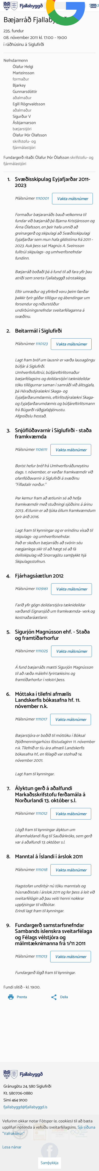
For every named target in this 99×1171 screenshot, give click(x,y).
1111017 (41, 719)
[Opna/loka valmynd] (93, 6)
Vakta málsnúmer (72, 198)
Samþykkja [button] (49, 1163)
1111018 (41, 869)
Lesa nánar (11, 1147)
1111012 (41, 813)
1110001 (42, 198)
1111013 (41, 956)
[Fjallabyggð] (23, 5)
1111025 (41, 651)
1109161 (41, 589)
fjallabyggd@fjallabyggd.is (25, 1107)
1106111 (41, 449)
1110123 (41, 343)
